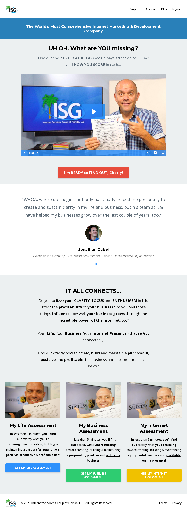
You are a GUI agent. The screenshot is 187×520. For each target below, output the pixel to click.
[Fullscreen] (163, 153)
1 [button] (85, 264)
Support (136, 9)
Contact (151, 9)
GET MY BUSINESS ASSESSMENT (93, 475)
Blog (164, 9)
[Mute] (148, 153)
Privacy (177, 503)
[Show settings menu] (155, 153)
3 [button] (96, 264)
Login (176, 9)
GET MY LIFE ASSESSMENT (33, 468)
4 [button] (102, 264)
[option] (93, 224)
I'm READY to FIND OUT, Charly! (93, 172)
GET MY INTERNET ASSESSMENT (154, 475)
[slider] (90, 153)
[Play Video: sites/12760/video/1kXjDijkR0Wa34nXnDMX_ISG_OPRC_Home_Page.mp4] (93, 111)
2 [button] (91, 264)
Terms (163, 503)
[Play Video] (24, 153)
